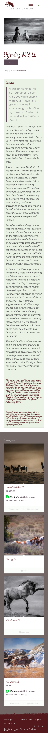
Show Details (34, 509)
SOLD (11, 62)
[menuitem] (30, 5)
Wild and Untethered (18, 70)
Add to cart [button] (15, 509)
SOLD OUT (25, 632)
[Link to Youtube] (42, 726)
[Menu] (29, 5)
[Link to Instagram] (34, 726)
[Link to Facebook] (38, 726)
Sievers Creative (9, 723)
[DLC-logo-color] (20, 5)
